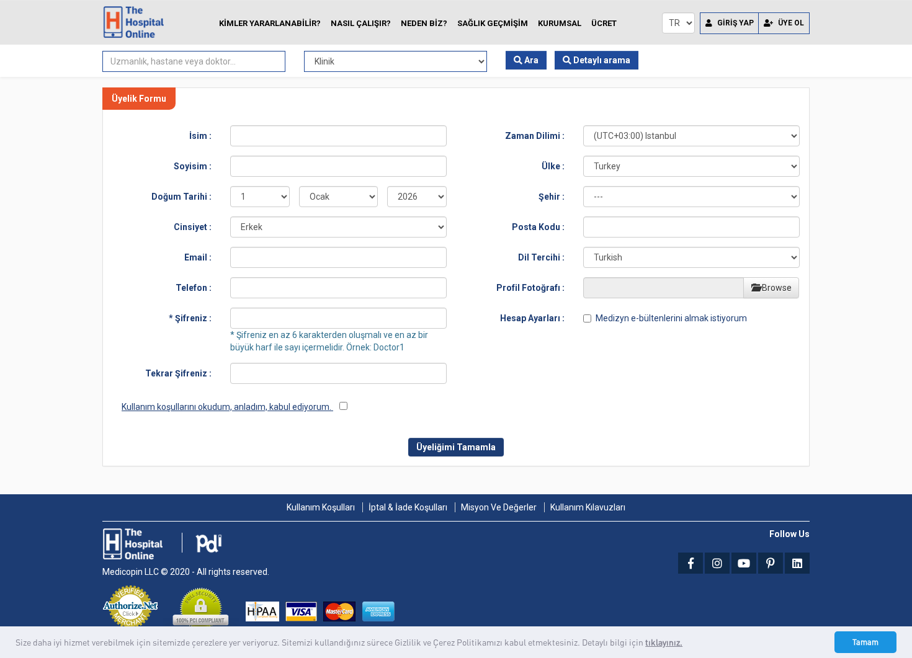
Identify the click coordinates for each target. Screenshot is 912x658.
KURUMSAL (559, 23)
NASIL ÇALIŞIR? (361, 23)
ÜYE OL (790, 23)
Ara (530, 60)
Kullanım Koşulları (321, 507)
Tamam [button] (865, 642)
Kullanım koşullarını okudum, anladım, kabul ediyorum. (227, 407)
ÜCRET (604, 23)
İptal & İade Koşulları (408, 507)
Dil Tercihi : (541, 257)
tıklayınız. (663, 641)
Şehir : (552, 197)
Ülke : (553, 166)
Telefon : (194, 288)
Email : (198, 257)
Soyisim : (193, 166)
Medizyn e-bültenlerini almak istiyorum (671, 318)
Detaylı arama (600, 60)
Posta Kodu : (538, 227)
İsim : (200, 136)
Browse (776, 288)
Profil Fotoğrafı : (530, 288)
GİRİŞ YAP (734, 23)
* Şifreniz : (190, 318)
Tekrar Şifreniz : (178, 373)
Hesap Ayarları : (532, 318)
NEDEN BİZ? (424, 23)
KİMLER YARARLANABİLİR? (270, 23)
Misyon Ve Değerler (499, 507)
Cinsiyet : (193, 227)
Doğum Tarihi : (181, 197)
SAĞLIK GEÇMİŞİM (492, 23)
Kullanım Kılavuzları (587, 507)
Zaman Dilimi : (535, 136)
